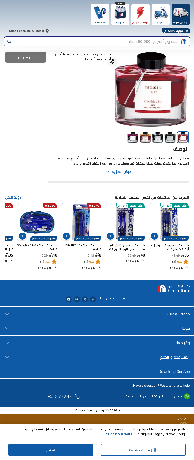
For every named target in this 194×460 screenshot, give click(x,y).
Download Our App (174, 371)
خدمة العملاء (178, 314)
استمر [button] (50, 450)
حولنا (186, 328)
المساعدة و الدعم (175, 357)
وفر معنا (183, 342)
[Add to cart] (154, 236)
